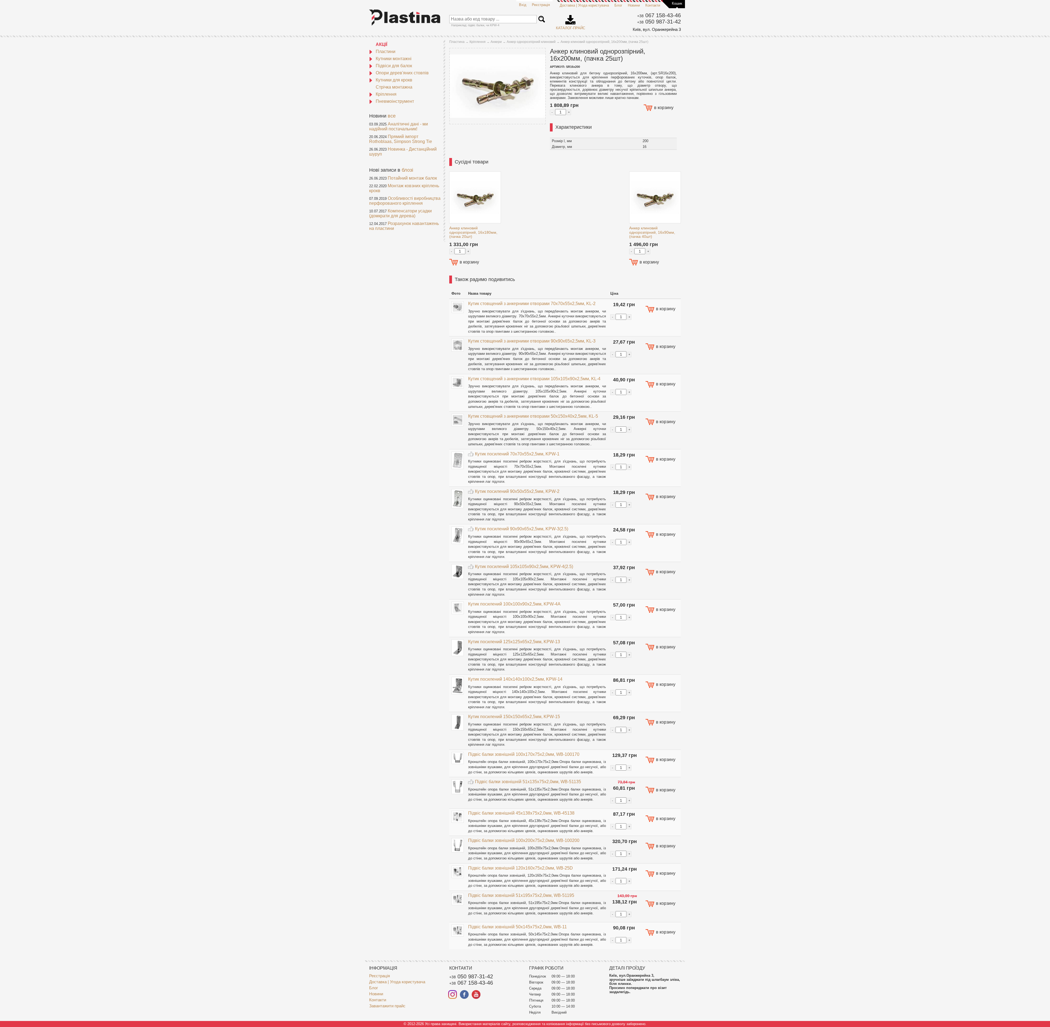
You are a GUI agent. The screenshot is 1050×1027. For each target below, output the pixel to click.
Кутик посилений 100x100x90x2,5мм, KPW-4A (514, 604)
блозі (407, 170)
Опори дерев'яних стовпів (402, 73)
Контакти (652, 5)
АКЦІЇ (381, 44)
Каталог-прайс (570, 20)
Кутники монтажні (394, 58)
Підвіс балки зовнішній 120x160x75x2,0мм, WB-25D (520, 868)
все (392, 116)
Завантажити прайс (387, 1005)
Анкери (496, 42)
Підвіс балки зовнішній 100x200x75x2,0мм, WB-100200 (523, 840)
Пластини (385, 51)
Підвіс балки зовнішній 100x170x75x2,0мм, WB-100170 (523, 754)
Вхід (522, 5)
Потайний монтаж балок (412, 178)
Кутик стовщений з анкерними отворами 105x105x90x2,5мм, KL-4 (534, 378)
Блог (618, 5)
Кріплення (386, 94)
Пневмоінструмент (395, 101)
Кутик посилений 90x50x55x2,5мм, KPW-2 (517, 491)
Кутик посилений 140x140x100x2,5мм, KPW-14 (515, 679)
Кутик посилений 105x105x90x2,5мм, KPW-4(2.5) (524, 566)
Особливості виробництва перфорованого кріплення (405, 201)
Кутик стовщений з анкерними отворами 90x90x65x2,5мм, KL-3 (532, 341)
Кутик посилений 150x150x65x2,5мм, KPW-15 (514, 716)
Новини (634, 5)
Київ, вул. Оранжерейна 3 (657, 29)
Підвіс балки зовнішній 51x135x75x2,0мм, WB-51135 (528, 781)
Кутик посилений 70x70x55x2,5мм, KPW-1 (517, 454)
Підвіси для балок (394, 65)
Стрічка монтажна (394, 87)
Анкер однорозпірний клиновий (531, 42)
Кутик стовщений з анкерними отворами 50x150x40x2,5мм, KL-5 (533, 416)
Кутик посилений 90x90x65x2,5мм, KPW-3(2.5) (521, 528)
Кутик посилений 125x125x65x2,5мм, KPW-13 (514, 641)
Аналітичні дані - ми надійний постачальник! (398, 126)
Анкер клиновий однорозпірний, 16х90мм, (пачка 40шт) (652, 232)
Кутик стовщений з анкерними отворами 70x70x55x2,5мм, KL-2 (532, 303)
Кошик (677, 3)
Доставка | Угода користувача (584, 5)
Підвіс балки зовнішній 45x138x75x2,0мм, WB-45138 (521, 813)
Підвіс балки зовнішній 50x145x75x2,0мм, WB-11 (517, 926)
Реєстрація (541, 5)
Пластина (457, 42)
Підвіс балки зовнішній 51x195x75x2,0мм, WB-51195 (521, 895)
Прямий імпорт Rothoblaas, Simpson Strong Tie (400, 139)
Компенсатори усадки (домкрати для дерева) (400, 213)
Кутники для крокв (394, 80)
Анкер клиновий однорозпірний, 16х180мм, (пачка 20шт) (473, 232)
